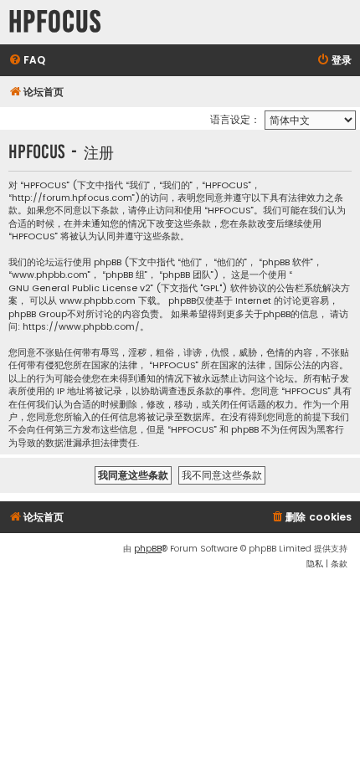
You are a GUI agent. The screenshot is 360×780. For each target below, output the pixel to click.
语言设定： (235, 119)
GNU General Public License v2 (79, 288)
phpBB (148, 548)
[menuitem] (26, 60)
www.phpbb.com (97, 301)
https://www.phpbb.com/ (81, 327)
